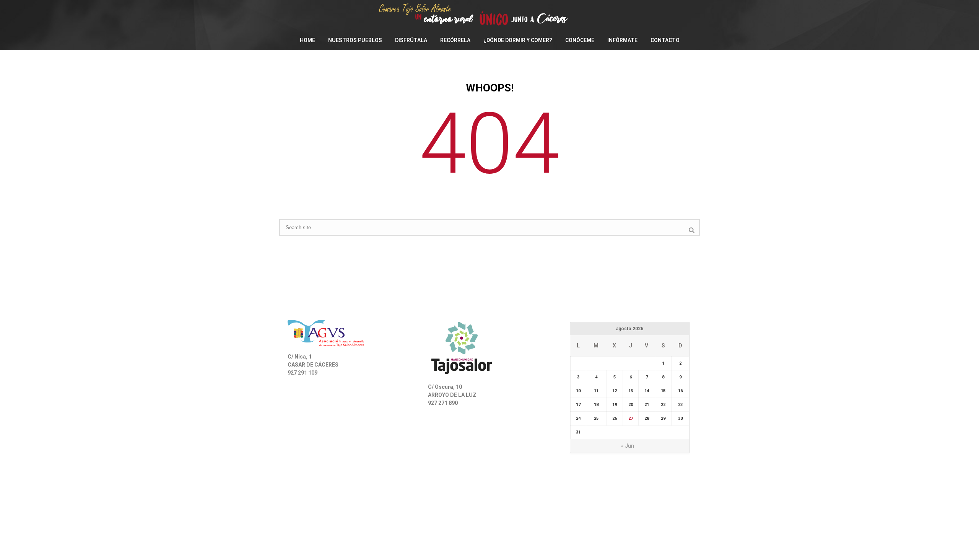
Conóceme (579, 40)
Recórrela (455, 40)
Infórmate (622, 40)
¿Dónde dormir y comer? (517, 40)
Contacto (665, 40)
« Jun (627, 446)
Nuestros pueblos (355, 40)
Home (307, 40)
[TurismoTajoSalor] (489, 15)
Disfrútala (411, 40)
